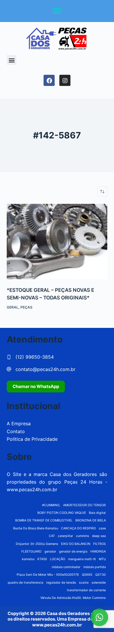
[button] (57, 11)
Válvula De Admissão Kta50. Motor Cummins (73, 598)
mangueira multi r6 (82, 559)
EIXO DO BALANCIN (75, 544)
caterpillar (65, 536)
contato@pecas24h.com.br (45, 369)
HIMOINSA (98, 551)
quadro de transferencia (25, 582)
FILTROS (99, 544)
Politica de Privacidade (32, 439)
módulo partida (94, 567)
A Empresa (19, 423)
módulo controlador (66, 567)
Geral (12, 307)
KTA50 (42, 559)
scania (84, 582)
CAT (52, 536)
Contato (16, 431)
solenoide (98, 582)
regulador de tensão (61, 582)
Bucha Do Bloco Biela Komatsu (35, 528)
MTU (102, 559)
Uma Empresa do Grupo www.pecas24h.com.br (69, 622)
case (102, 528)
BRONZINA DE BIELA (90, 520)
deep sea (99, 536)
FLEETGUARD (31, 551)
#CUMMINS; (51, 505)
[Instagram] (64, 80)
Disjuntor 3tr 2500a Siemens (37, 544)
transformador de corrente (86, 590)
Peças (26, 307)
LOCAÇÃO (57, 559)
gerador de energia (73, 551)
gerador (50, 551)
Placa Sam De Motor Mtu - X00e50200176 (48, 575)
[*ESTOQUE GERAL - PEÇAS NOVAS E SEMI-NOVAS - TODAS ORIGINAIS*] (57, 241)
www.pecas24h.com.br (32, 489)
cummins (82, 536)
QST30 (100, 575)
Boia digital (97, 513)
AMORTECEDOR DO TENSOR (84, 505)
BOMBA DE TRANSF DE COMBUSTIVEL (43, 520)
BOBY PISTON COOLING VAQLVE (61, 513)
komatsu (28, 559)
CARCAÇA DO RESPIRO (78, 528)
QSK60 (87, 575)
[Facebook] (49, 80)
